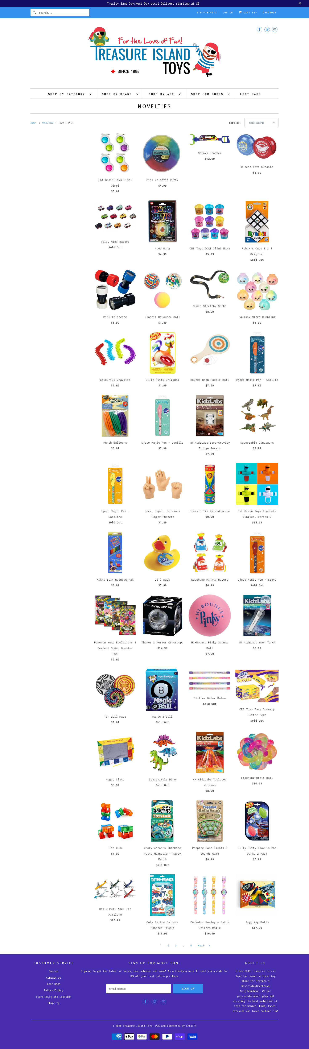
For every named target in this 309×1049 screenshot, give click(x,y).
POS (157, 1025)
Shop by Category (67, 94)
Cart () (249, 12)
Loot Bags (53, 984)
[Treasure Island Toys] (154, 54)
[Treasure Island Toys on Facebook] (259, 29)
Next (202, 945)
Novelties (154, 106)
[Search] (34, 12)
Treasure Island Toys (137, 1025)
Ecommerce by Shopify (182, 1025)
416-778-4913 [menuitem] (207, 12)
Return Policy (53, 990)
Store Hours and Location (53, 996)
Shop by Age (163, 94)
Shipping (53, 1003)
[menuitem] (70, 94)
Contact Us (53, 977)
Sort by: (235, 122)
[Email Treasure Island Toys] (274, 29)
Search (53, 971)
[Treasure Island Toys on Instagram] (267, 29)
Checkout (269, 12)
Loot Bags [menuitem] (250, 94)
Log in (228, 12)
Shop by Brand (118, 94)
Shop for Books (208, 94)
